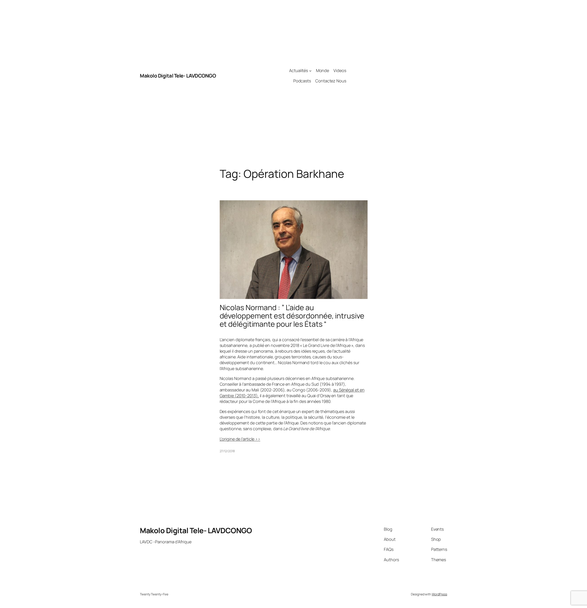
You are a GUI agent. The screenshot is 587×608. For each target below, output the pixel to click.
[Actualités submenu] (310, 70)
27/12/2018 (227, 451)
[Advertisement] (396, 76)
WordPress (439, 594)
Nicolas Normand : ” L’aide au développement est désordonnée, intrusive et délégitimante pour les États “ (292, 315)
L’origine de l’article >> (240, 439)
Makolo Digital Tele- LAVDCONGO (178, 75)
